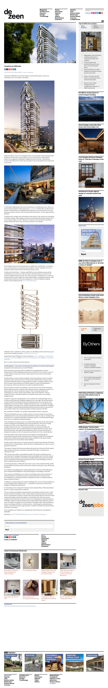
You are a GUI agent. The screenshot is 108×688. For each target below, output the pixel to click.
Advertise (53, 680)
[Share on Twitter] (7, 69)
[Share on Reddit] (11, 69)
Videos (57, 16)
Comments (54, 677)
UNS (12, 514)
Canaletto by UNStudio (12, 66)
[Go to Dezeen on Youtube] (102, 13)
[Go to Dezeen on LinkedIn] (96, 13)
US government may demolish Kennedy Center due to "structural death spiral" (91, 65)
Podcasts (58, 19)
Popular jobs (84, 329)
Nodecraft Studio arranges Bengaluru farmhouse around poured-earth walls (92, 71)
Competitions (75, 19)
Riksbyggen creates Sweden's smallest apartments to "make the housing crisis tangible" (92, 57)
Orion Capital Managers (29, 280)
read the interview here (31, 353)
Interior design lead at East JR (92, 384)
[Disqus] (40, 629)
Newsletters (59, 18)
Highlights (11, 652)
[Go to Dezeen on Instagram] (94, 13)
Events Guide (75, 13)
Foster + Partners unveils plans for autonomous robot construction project (92, 77)
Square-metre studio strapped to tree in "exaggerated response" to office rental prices (91, 85)
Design (42, 15)
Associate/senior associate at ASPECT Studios (92, 371)
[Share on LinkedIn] (13, 69)
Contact (53, 683)
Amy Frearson (8, 72)
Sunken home (92, 655)
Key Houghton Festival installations (51, 657)
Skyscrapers (28, 514)
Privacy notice (55, 682)
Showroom (74, 15)
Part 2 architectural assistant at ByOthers (92, 358)
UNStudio (34, 209)
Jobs (71, 11)
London (35, 514)
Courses (73, 18)
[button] (102, 21)
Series (57, 10)
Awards (73, 10)
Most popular (84, 26)
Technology (44, 16)
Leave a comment (28, 72)
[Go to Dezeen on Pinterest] (92, 13)
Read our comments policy (28, 606)
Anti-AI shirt (30, 655)
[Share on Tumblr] (15, 69)
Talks (57, 15)
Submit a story (55, 678)
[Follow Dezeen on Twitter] (100, 13)
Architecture (44, 11)
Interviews (59, 11)
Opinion (57, 13)
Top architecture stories (88, 23)
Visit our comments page (11, 606)
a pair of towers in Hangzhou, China (31, 358)
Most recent (96, 26)
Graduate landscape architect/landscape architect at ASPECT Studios (92, 365)
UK (16, 514)
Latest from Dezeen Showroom (15, 551)
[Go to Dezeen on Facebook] (98, 13)
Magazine (43, 10)
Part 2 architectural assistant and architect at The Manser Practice (92, 378)
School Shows (75, 16)
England (20, 514)
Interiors (43, 13)
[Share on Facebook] (5, 69)
